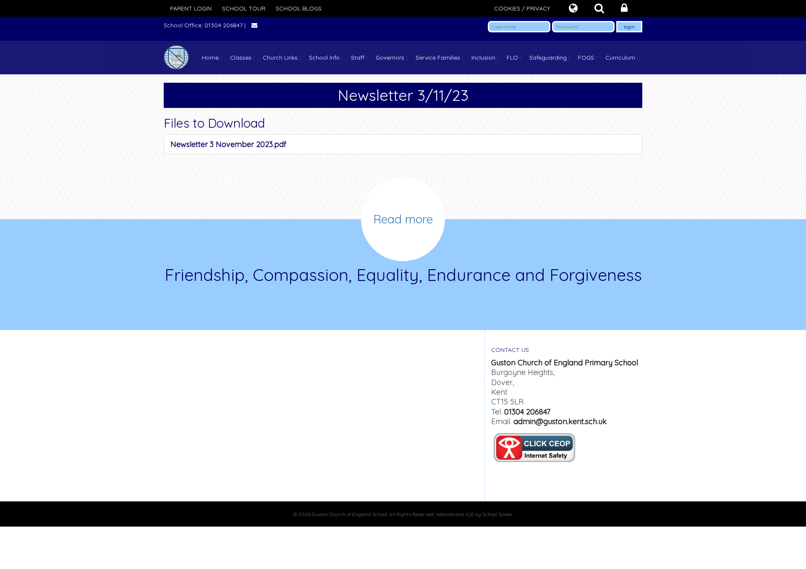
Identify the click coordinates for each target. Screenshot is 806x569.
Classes (240, 57)
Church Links (280, 57)
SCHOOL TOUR (243, 8)
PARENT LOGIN (191, 8)
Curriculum (620, 57)
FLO (512, 57)
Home (210, 57)
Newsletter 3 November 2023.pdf (228, 144)
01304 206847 (527, 412)
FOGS (586, 57)
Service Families (438, 57)
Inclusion (483, 57)
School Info (324, 57)
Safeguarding (548, 57)
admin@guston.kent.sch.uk (560, 421)
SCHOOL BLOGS (299, 8)
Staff (357, 57)
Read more (403, 219)
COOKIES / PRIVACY (522, 8)
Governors (390, 57)
